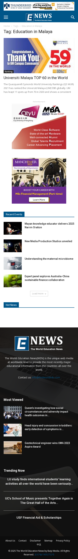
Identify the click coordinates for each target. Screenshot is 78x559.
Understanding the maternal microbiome (49, 258)
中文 (39, 544)
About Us (10, 540)
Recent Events (14, 214)
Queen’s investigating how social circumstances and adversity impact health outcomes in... (46, 412)
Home (7, 26)
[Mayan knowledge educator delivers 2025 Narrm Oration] (13, 228)
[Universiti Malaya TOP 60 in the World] (39, 55)
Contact (22, 540)
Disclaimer (35, 540)
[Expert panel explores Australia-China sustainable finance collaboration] (13, 280)
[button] (73, 17)
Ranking (9, 71)
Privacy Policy (63, 540)
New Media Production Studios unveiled (48, 241)
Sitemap (48, 540)
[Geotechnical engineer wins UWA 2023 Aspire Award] (13, 447)
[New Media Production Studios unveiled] (13, 245)
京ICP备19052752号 (44, 554)
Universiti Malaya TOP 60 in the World (36, 78)
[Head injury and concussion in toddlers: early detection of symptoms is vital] (13, 430)
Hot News (11, 305)
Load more (38, 293)
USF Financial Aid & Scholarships (39, 517)
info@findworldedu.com (46, 377)
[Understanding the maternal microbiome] (13, 263)
